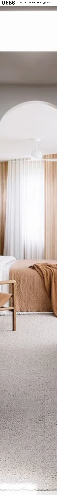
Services (29, 2)
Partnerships (34, 2)
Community (44, 2)
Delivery (44, 3)
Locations (48, 3)
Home (21, 2)
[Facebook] (54, 3)
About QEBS (25, 2)
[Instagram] (52, 3)
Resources (48, 2)
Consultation (39, 2)
